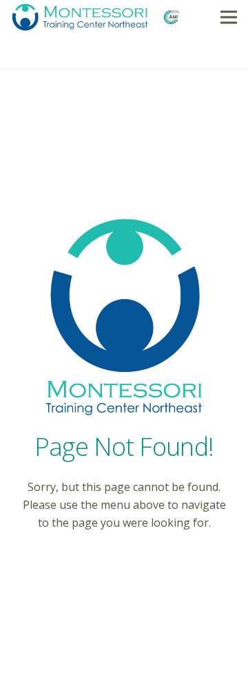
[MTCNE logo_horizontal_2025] (80, 17)
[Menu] (228, 17)
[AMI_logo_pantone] (172, 17)
